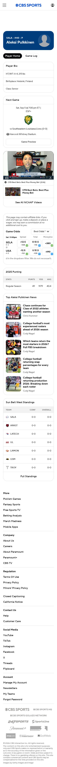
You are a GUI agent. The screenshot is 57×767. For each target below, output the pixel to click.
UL (11, 424)
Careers (7, 528)
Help (6, 598)
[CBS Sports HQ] (42, 691)
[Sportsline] (40, 703)
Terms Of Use (11, 559)
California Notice (13, 584)
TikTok (6, 623)
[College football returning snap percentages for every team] (13, 347)
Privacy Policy (11, 565)
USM (12, 441)
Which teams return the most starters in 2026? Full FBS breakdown (36, 326)
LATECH (14, 416)
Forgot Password (12, 682)
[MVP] (11, 717)
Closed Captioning (14, 578)
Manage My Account (15, 665)
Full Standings (28, 458)
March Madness (12, 503)
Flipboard (8, 651)
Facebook (8, 634)
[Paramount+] (18, 710)
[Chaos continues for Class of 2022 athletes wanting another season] (13, 294)
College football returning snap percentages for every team (35, 346)
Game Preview (28, 127)
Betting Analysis (12, 498)
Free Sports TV (11, 492)
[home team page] (28, 106)
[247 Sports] (18, 703)
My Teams (9, 676)
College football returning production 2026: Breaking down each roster (35, 365)
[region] (28, 151)
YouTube (8, 617)
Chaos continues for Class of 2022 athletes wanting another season (36, 291)
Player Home (12, 41)
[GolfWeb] (44, 718)
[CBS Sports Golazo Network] (28, 697)
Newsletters (10, 670)
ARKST (14, 408)
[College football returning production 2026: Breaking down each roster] (13, 366)
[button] (4, 5)
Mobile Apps (10, 509)
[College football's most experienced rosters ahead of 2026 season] (13, 312)
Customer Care (12, 603)
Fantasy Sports (11, 487)
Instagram (9, 629)
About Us (8, 523)
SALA (13, 399)
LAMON (14, 433)
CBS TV (7, 545)
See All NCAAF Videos (28, 188)
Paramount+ (10, 540)
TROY (13, 450)
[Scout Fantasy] (26, 718)
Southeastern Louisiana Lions (26, 114)
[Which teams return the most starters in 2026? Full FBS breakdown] (13, 329)
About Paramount (13, 534)
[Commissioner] (39, 709)
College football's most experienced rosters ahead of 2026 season (36, 309)
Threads (7, 645)
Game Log (31, 41)
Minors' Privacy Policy (15, 570)
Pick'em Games (12, 481)
